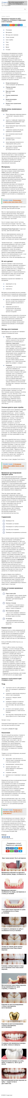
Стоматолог (6, 2)
